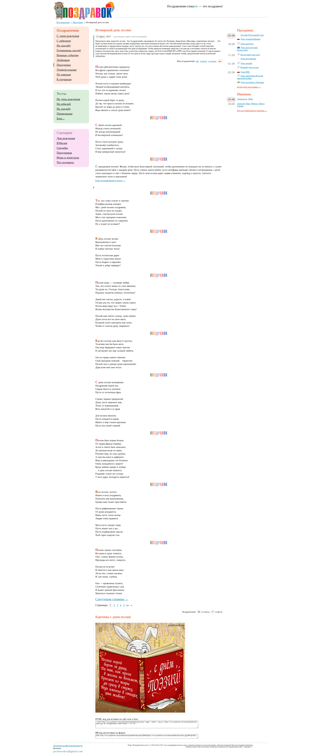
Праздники (64, 65)
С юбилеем (64, 40)
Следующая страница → (111, 599)
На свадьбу (64, 45)
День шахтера (247, 44)
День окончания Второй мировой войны (250, 77)
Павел (261, 103)
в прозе (203, 61)
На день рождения (68, 99)
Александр (242, 99)
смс (197, 61)
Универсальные (67, 69)
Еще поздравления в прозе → (110, 180)
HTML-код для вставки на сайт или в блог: (117, 719)
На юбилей (64, 104)
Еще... (61, 118)
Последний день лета (250, 55)
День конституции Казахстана (247, 48)
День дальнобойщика (250, 39)
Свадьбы (62, 148)
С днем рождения (68, 36)
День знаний (246, 63)
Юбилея (62, 143)
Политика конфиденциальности (68, 745)
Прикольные (65, 113)
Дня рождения (66, 138)
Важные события (67, 55)
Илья (248, 103)
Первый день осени (249, 67)
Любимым (63, 60)
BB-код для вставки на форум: (110, 733)
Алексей (241, 103)
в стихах (212, 61)
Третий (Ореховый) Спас (252, 35)
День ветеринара (248, 59)
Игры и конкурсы (68, 157)
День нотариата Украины (252, 82)
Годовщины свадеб (69, 50)
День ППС (245, 72)
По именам (64, 74)
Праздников (64, 152)
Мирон (254, 103)
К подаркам (64, 79)
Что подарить (65, 162)
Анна (250, 99)
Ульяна (240, 106)
